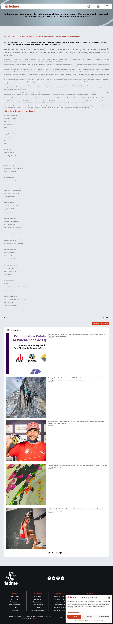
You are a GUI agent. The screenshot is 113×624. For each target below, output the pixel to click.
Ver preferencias (103, 616)
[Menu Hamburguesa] (107, 6)
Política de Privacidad (90, 620)
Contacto (90, 594)
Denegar (89, 616)
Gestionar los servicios (73, 612)
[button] (109, 597)
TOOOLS (34, 618)
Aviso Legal (100, 620)
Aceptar (74, 616)
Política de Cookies (79, 620)
